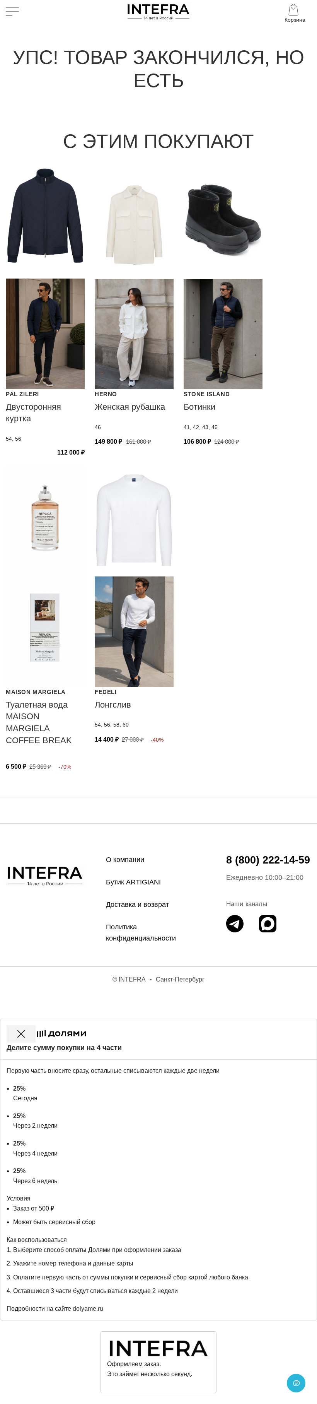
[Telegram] (235, 923)
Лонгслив (113, 705)
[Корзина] (295, 11)
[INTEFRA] (45, 875)
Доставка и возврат (137, 904)
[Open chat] (296, 1383)
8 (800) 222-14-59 (268, 860)
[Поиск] (30, 11)
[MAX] (267, 923)
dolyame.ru (88, 1308)
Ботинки (199, 407)
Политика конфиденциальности (141, 932)
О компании (125, 860)
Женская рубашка (130, 407)
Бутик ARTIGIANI (133, 882)
